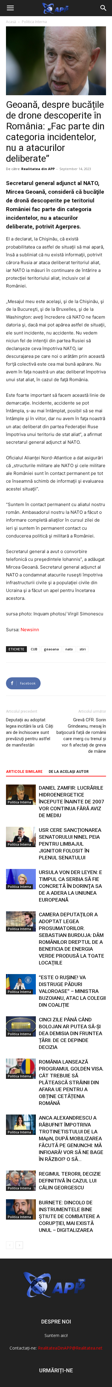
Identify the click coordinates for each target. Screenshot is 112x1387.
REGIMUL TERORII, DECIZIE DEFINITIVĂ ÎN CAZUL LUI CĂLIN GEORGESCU (70, 1181)
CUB (34, 649)
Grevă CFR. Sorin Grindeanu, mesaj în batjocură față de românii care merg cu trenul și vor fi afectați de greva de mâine (81, 735)
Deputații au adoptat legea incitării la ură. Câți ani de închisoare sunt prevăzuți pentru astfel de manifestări (29, 732)
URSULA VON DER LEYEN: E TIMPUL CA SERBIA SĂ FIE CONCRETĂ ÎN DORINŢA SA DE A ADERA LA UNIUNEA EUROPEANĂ (70, 886)
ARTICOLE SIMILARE (24, 772)
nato (69, 649)
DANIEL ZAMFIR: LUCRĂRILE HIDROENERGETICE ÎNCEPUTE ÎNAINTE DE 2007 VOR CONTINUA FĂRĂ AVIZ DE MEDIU (71, 801)
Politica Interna (34, 21)
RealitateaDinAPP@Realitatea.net (70, 1348)
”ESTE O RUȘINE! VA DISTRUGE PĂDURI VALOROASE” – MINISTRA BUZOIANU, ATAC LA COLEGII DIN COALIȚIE (72, 991)
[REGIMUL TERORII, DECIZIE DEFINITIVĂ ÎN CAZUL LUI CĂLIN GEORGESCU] (21, 1181)
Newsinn (30, 629)
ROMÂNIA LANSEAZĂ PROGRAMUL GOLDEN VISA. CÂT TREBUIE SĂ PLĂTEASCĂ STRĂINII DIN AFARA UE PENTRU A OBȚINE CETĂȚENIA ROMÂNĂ (71, 1082)
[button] (10, 8)
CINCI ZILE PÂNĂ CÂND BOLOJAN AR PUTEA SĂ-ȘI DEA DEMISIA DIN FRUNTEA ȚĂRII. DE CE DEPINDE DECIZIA (70, 1033)
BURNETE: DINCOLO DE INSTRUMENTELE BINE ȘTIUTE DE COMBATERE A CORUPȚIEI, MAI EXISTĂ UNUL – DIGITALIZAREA (69, 1216)
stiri (82, 649)
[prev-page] (9, 1245)
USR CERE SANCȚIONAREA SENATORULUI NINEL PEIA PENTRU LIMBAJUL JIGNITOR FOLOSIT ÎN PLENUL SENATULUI (70, 844)
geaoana (51, 649)
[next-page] (19, 1245)
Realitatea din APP (38, 168)
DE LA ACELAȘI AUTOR (69, 772)
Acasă (11, 21)
